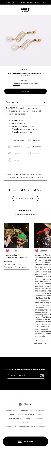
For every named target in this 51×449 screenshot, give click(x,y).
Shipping (16, 84)
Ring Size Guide (16, 414)
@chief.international (25, 215)
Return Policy (40, 411)
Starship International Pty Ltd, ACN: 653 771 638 (32, 426)
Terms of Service (14, 418)
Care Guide (29, 414)
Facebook (38, 418)
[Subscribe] (41, 376)
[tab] (25, 102)
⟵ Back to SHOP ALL (25, 198)
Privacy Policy (11, 411)
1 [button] (22, 69)
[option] (25, 41)
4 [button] (29, 69)
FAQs (39, 414)
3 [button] (27, 69)
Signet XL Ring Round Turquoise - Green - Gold (15, 266)
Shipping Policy (26, 411)
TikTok (25, 422)
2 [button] (25, 69)
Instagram (28, 418)
